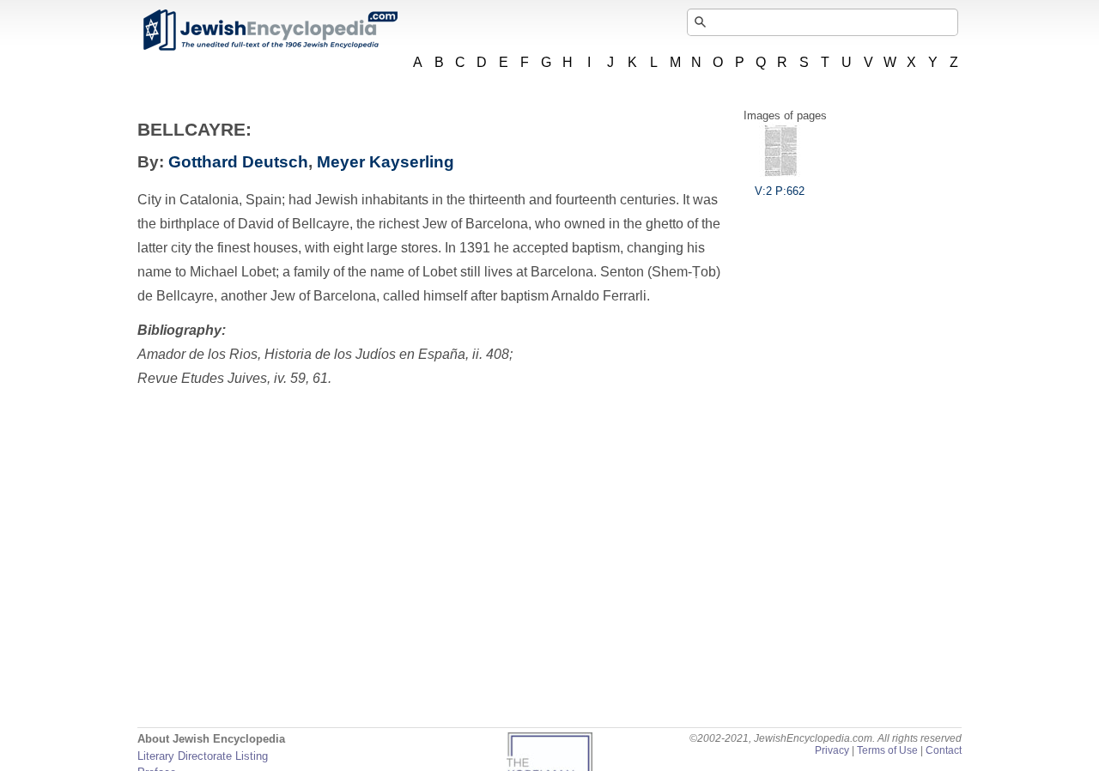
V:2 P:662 (780, 191)
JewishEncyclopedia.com (270, 30)
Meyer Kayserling (385, 162)
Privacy (832, 750)
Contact (944, 750)
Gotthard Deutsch (238, 162)
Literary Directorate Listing (202, 756)
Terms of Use (887, 750)
